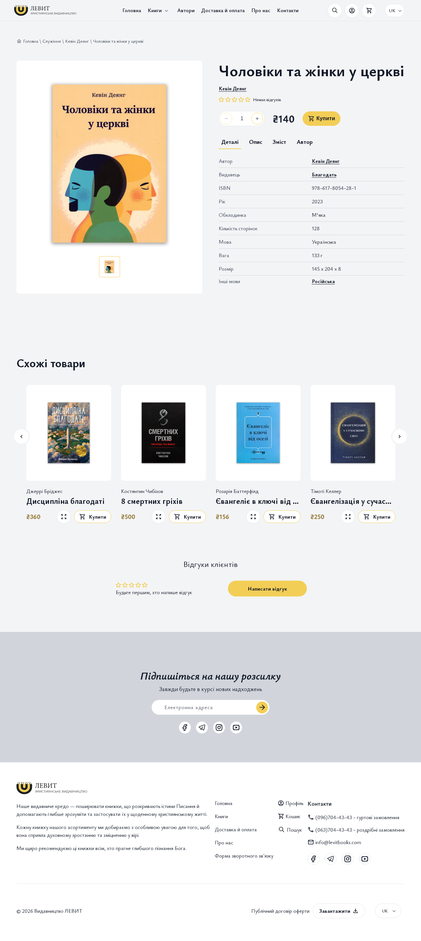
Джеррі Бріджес (44, 490)
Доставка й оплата (236, 829)
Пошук (294, 829)
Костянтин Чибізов (142, 490)
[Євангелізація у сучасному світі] (352, 433)
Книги (221, 816)
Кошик (292, 816)
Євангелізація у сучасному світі (352, 501)
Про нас (224, 842)
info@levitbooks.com (338, 842)
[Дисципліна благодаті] (68, 433)
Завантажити (334, 910)
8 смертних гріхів (152, 501)
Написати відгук (267, 588)
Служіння (51, 41)
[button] (159, 10)
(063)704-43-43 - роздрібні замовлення (360, 829)
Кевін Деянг (77, 41)
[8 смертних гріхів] (163, 433)
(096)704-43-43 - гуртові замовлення (357, 817)
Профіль (294, 803)
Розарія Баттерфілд (237, 490)
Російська (323, 281)
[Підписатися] (262, 707)
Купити (325, 118)
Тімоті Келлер (325, 490)
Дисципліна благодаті (65, 501)
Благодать (324, 174)
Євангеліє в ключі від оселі (258, 501)
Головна (30, 41)
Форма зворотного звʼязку (244, 855)
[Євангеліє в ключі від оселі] (258, 433)
